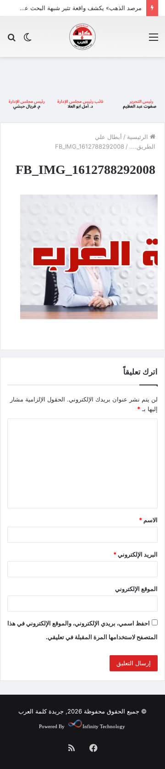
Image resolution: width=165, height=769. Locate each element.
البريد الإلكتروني (135, 554)
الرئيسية (138, 136)
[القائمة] (153, 40)
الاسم (148, 520)
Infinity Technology (103, 726)
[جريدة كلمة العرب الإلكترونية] (82, 36)
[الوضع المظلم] (27, 40)
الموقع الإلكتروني (136, 588)
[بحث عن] (11, 40)
